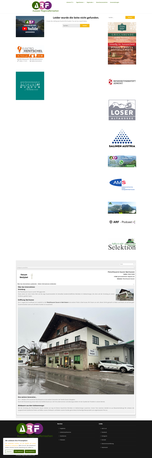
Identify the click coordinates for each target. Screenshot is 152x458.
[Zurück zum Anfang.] (134, 284)
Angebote (62, 428)
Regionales (90, 2)
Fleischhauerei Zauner (129, 279)
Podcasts (62, 440)
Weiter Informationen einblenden (47, 284)
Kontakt (104, 440)
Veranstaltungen (114, 2)
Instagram (104, 436)
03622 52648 (131, 274)
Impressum (105, 447)
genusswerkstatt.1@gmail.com (126, 276)
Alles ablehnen (19, 451)
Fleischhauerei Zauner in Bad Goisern (58, 302)
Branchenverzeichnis (102, 2)
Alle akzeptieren (30, 451)
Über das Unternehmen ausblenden (27, 284)
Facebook (104, 432)
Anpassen (9, 451)
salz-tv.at (104, 428)
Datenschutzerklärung (108, 443)
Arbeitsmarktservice (65, 432)
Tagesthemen (79, 2)
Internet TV (69, 2)
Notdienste (63, 436)
